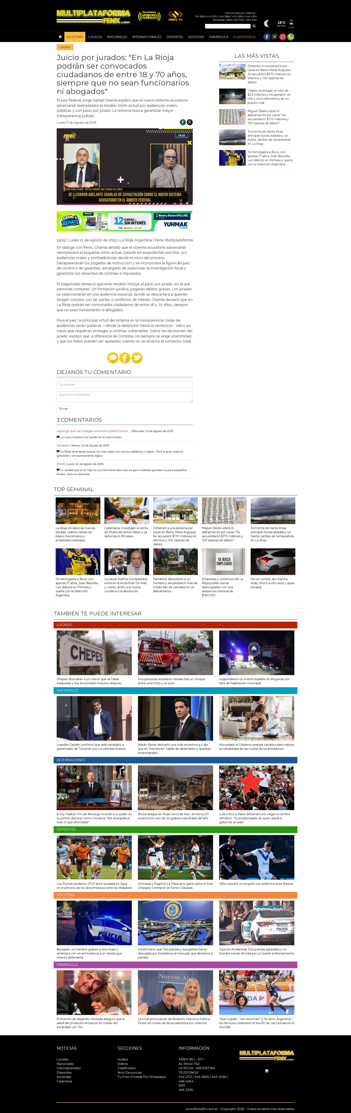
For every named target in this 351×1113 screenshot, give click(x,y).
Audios (123, 1059)
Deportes (174, 37)
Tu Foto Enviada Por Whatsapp (142, 1077)
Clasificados (244, 37)
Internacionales (146, 37)
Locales (95, 37)
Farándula (218, 37)
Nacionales (117, 37)
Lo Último (74, 37)
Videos (123, 1064)
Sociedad (196, 37)
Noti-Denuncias (130, 1072)
